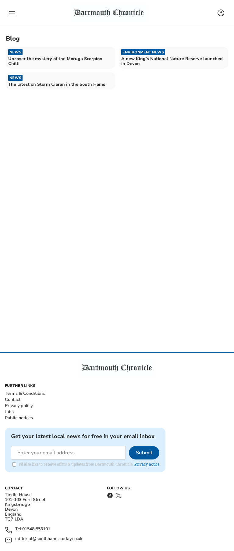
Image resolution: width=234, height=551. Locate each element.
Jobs (9, 412)
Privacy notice (146, 464)
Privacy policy (19, 406)
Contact (12, 399)
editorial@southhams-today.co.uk (48, 539)
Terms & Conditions (25, 393)
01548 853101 (36, 529)
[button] (12, 13)
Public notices (19, 418)
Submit (144, 452)
